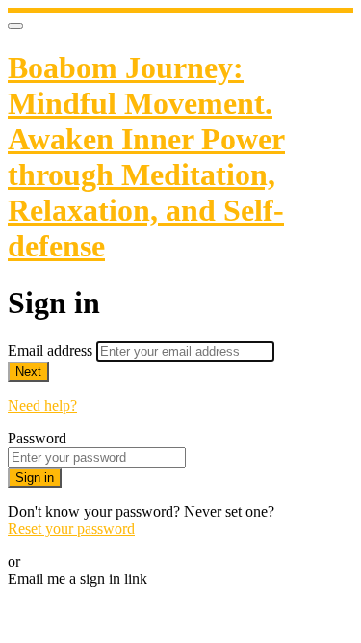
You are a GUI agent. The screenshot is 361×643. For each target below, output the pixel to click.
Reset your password (71, 529)
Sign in (34, 477)
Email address (52, 350)
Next (28, 371)
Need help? (42, 405)
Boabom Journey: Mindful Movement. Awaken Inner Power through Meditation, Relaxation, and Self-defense (146, 156)
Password (37, 438)
